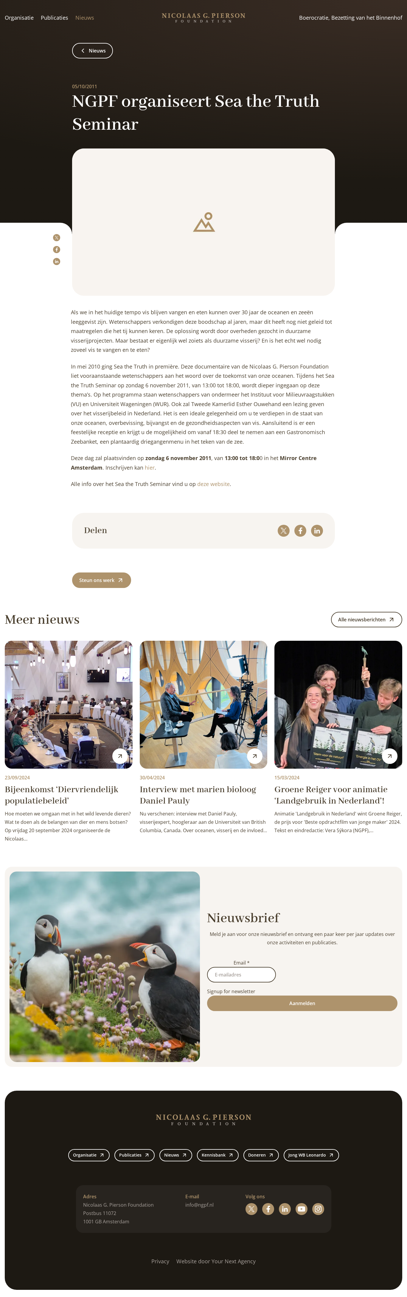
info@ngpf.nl (199, 1205)
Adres (90, 1196)
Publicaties (54, 17)
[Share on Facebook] (56, 249)
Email (242, 962)
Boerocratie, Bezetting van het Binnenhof (350, 17)
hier (150, 467)
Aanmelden (302, 1003)
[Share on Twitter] (56, 237)
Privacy (160, 1261)
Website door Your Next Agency (216, 1261)
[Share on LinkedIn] (56, 261)
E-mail (192, 1196)
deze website (213, 483)
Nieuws (84, 17)
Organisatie (19, 17)
